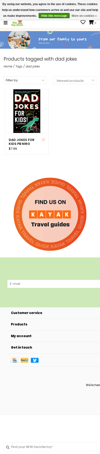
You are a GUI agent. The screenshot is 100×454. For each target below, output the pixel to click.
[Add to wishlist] (43, 140)
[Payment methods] (16, 360)
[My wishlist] (83, 22)
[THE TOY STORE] (17, 22)
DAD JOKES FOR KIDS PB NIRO (21, 142)
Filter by (12, 80)
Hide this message (54, 16)
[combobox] (50, 446)
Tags (19, 66)
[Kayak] (50, 214)
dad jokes (33, 66)
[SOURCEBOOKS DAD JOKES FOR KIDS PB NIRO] (27, 111)
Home (8, 66)
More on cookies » (84, 16)
